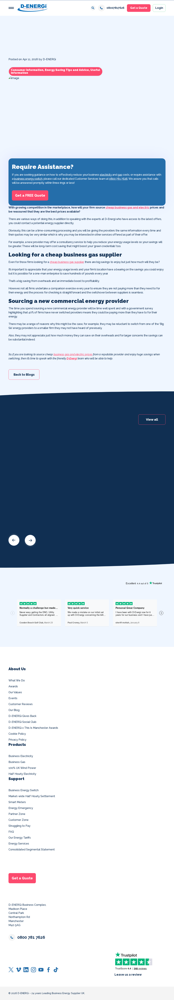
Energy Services (18, 843)
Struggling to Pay (19, 825)
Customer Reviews (20, 704)
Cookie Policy (17, 733)
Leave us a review (128, 974)
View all (152, 419)
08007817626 (115, 7)
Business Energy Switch (23, 790)
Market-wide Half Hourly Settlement (31, 796)
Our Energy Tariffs (19, 837)
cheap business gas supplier (67, 262)
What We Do (16, 680)
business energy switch (28, 178)
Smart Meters (17, 802)
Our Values (15, 692)
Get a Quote (138, 7)
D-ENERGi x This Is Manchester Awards (33, 727)
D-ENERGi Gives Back (22, 716)
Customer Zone (18, 819)
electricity (106, 174)
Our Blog (14, 710)
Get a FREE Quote (30, 195)
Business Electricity (20, 756)
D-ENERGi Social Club (22, 722)
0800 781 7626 (118, 178)
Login (159, 7)
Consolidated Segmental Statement (31, 849)
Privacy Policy (17, 739)
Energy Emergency (20, 808)
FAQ (11, 831)
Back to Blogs (24, 374)
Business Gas (16, 762)
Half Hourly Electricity (22, 773)
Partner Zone (16, 814)
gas (120, 174)
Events (12, 698)
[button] (11, 8)
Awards (13, 686)
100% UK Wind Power (22, 768)
